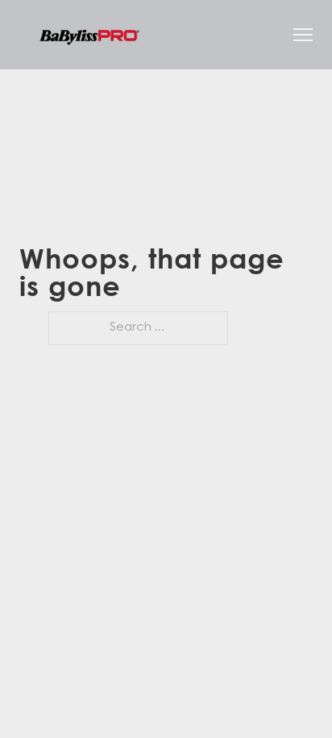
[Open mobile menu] (303, 34)
